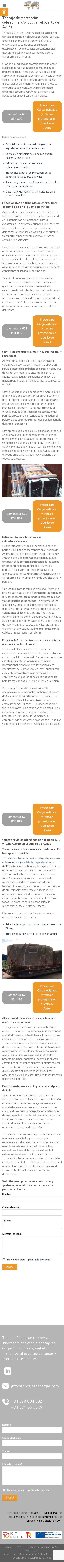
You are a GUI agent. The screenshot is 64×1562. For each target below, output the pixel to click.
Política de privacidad (48, 1554)
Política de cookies (26, 1554)
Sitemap (47, 1558)
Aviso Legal (9, 1554)
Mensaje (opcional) (12, 1234)
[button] (4, 12)
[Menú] (4, 5)
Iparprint (45, 1547)
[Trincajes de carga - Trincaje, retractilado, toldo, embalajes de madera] (32, 5)
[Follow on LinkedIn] (7, 1372)
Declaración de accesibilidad (27, 1558)
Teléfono (6, 1221)
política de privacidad (39, 1260)
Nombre (6, 1194)
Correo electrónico (11, 1207)
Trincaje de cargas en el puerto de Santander (31, 934)
